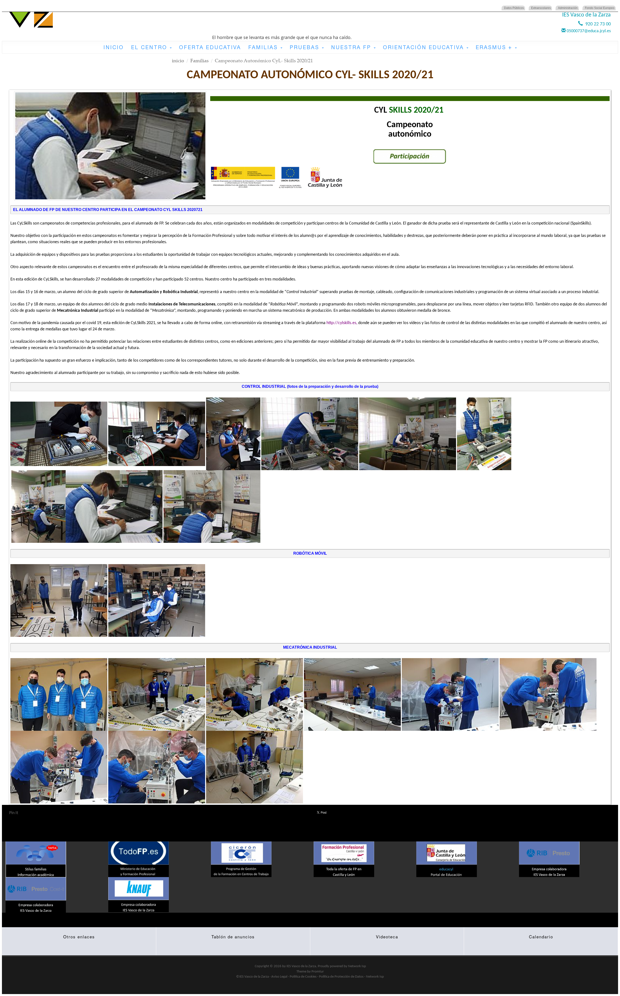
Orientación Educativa (424, 47)
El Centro (150, 47)
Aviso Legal (279, 977)
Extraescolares (541, 8)
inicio (178, 60)
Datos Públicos (514, 8)
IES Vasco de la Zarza (301, 966)
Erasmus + (495, 47)
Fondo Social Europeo (599, 8)
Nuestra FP (352, 47)
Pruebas (305, 47)
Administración (568, 8)
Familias (264, 47)
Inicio (113, 47)
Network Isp (357, 966)
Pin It (13, 813)
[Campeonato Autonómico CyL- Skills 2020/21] (110, 145)
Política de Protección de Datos (341, 977)
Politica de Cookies (303, 977)
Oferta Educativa (210, 47)
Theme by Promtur (310, 971)
